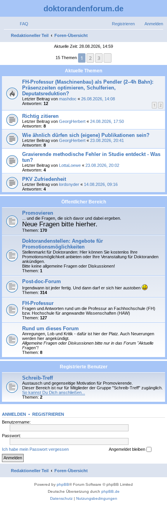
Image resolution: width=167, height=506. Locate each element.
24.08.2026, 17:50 (107, 121)
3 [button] (98, 57)
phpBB (63, 484)
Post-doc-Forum (41, 281)
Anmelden (14, 414)
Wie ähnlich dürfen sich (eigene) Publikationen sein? (86, 135)
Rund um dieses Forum (50, 328)
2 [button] (90, 57)
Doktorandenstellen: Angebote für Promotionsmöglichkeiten (62, 244)
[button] (107, 58)
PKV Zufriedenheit (44, 179)
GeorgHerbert (72, 121)
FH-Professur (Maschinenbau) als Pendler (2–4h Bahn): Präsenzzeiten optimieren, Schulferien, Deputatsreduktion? (87, 87)
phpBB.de (110, 491)
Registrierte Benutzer (84, 366)
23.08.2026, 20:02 (102, 165)
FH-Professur (38, 303)
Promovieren (37, 213)
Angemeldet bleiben (127, 449)
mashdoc (68, 98)
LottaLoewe (70, 165)
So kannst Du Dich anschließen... (53, 392)
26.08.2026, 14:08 (98, 98)
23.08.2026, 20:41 (107, 140)
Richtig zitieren (40, 116)
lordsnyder (69, 184)
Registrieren (48, 414)
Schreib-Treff (37, 378)
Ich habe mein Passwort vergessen (35, 449)
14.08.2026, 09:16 (101, 184)
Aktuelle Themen (83, 71)
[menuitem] (20, 23)
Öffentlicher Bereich (83, 202)
